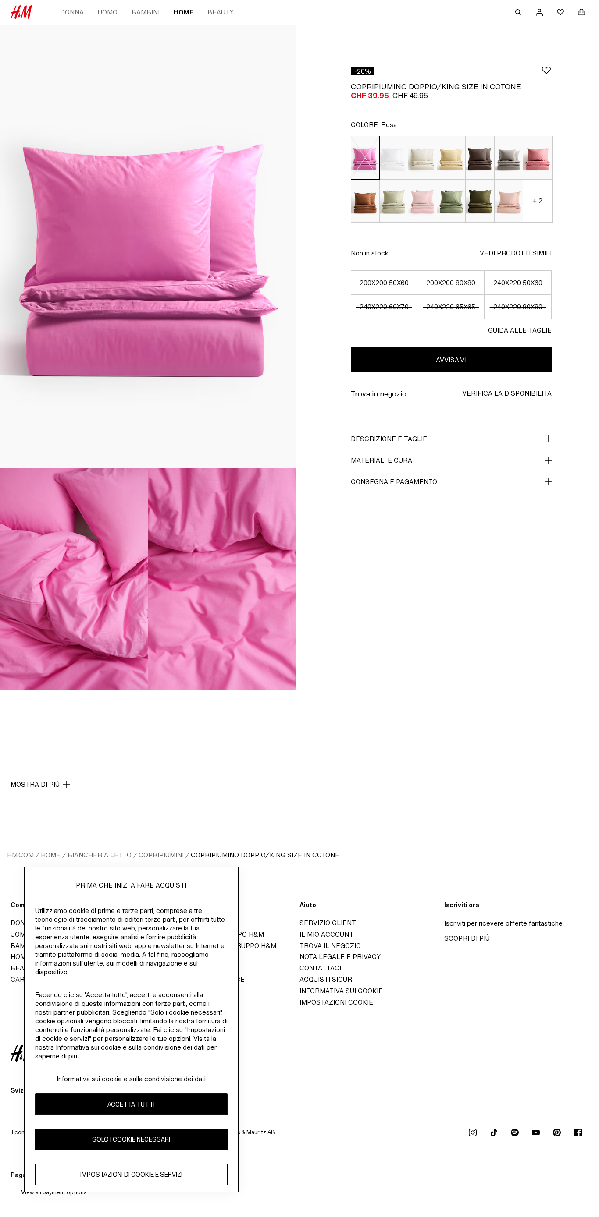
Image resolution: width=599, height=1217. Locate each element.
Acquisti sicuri (327, 979)
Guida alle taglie (520, 330)
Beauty (220, 12)
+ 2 (537, 201)
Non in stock (369, 253)
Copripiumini (161, 855)
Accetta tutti (131, 1104)
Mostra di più (35, 784)
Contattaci (320, 968)
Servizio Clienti (329, 923)
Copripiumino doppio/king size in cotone (265, 855)
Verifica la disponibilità (507, 393)
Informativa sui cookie (341, 990)
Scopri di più (467, 938)
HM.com (20, 855)
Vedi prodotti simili (516, 253)
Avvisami (451, 360)
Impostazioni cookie (336, 1002)
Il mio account (326, 934)
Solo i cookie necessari (131, 1139)
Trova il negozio (330, 945)
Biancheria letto (100, 855)
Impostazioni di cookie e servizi (131, 1174)
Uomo (108, 12)
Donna (72, 12)
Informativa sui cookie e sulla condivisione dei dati (131, 1079)
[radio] (365, 157)
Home (183, 12)
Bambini (146, 12)
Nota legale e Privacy (340, 956)
